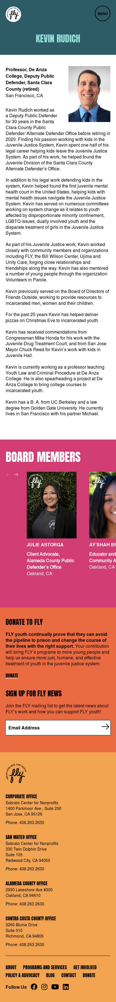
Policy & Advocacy (22, 975)
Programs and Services (45, 967)
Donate (12, 675)
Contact (68, 975)
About (11, 967)
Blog (50, 975)
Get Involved (85, 967)
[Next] (16, 475)
